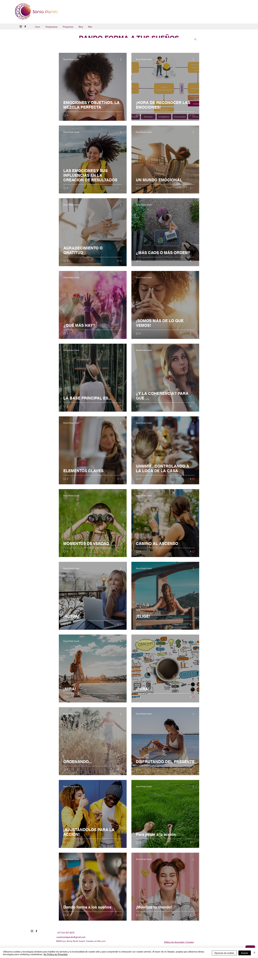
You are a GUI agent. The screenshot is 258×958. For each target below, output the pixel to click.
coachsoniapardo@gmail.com (71, 937)
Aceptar (244, 952)
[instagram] (20, 26)
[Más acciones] (121, 59)
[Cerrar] (254, 953)
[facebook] (25, 26)
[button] (195, 39)
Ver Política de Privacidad (55, 954)
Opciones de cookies (224, 952)
